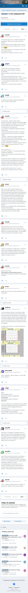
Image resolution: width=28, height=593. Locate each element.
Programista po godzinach (9, 580)
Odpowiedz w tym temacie (14, 24)
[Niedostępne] (12, 335)
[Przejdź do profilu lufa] (25, 547)
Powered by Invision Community (14, 590)
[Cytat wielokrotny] (2, 58)
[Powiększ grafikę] (4, 397)
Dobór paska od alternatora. (16, 554)
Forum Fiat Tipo (21, 580)
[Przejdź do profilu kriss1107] (2, 452)
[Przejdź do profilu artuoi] (2, 185)
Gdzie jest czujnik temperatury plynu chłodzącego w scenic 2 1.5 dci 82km (12, 537)
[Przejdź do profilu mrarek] (2, 35)
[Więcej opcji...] (25, 36)
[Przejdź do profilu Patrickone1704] (25, 562)
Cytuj (6, 57)
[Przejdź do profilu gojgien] (2, 64)
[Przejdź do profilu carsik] (25, 570)
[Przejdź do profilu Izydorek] (2, 308)
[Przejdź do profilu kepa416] (2, 428)
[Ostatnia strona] (26, 29)
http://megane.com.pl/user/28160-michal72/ (11, 272)
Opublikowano (12, 36)
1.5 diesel (12, 19)
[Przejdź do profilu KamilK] (2, 96)
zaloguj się (21, 505)
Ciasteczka (16, 587)
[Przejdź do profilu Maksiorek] (25, 555)
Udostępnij (7, 521)
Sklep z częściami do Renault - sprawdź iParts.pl (14, 10)
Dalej (22, 29)
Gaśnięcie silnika (13, 547)
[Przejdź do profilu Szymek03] (25, 536)
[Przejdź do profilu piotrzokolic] (2, 371)
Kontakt (10, 587)
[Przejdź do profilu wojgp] (2, 388)
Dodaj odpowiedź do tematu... (11, 513)
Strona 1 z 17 (16, 29)
